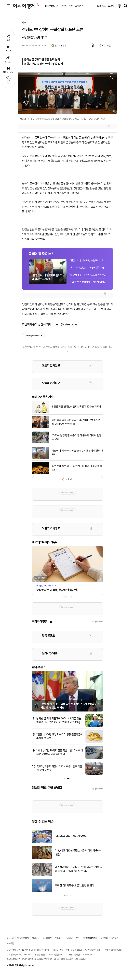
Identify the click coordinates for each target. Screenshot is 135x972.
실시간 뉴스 (49, 6)
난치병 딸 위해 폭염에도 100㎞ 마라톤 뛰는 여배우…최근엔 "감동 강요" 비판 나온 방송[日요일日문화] (59, 722)
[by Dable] (97, 789)
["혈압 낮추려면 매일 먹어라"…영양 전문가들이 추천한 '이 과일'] (94, 742)
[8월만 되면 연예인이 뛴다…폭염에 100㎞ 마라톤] (40, 412)
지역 (31, 22)
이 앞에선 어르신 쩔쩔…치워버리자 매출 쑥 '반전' (78, 852)
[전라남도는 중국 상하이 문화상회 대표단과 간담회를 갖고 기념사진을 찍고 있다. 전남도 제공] (67, 93)
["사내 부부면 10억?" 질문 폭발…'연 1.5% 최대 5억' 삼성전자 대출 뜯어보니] (94, 758)
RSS (77, 938)
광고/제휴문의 (23, 938)
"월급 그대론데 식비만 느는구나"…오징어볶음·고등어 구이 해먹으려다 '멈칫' (88, 260)
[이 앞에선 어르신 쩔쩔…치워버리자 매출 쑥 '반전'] (42, 858)
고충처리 (114, 938)
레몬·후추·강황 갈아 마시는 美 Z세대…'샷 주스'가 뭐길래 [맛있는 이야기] (76, 422)
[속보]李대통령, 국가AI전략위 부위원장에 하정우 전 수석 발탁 (88, 267)
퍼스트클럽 (47, 938)
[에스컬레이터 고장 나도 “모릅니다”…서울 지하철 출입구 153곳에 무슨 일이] (42, 875)
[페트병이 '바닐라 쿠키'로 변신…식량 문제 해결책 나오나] (40, 458)
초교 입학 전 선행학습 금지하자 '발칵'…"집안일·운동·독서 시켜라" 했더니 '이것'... (88, 281)
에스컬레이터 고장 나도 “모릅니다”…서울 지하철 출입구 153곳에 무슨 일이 (78, 869)
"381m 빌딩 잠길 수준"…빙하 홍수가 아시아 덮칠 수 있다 (76, 437)
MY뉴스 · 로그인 (105, 5)
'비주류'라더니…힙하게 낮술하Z (72, 836)
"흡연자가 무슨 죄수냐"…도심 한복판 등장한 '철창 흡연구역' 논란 (88, 274)
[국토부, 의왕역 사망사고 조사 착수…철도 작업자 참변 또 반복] (94, 774)
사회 (24, 22)
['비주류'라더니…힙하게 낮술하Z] (42, 842)
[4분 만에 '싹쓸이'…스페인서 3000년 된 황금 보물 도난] (40, 473)
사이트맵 (10, 943)
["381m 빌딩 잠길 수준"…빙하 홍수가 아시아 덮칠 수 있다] (40, 443)
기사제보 (69, 938)
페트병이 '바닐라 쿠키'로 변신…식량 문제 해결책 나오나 (77, 452)
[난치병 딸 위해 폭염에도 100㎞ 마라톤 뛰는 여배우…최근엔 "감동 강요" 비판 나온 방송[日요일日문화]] (94, 726)
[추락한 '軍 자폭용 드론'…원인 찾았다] (42, 891)
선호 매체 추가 (60, 45)
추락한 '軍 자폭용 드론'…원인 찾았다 (74, 885)
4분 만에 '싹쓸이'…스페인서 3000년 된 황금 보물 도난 (77, 467)
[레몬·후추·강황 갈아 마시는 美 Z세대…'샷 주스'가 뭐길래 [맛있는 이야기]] (40, 427)
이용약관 (104, 938)
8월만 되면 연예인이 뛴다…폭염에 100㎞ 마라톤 (77, 406)
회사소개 (10, 938)
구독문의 (58, 938)
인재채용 (35, 938)
